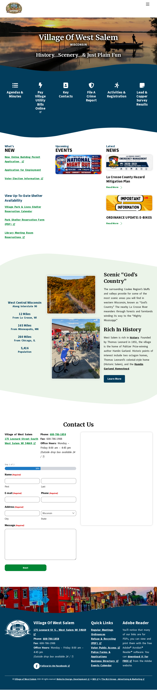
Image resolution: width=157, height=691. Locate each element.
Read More (112, 187)
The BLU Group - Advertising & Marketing (121, 679)
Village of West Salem (25, 679)
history (134, 337)
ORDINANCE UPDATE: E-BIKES (129, 217)
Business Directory (103, 661)
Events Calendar (101, 665)
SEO (94, 679)
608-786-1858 (58, 434)
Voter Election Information (22, 178)
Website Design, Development (72, 679)
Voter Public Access (103, 647)
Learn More (114, 378)
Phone (49, 493)
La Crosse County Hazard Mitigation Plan (125, 179)
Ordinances (98, 634)
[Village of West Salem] (14, 13)
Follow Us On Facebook (53, 665)
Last (43, 486)
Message (14, 525)
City (7, 518)
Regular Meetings (102, 630)
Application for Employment (23, 170)
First (7, 486)
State (43, 518)
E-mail (13, 493)
